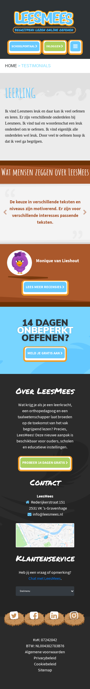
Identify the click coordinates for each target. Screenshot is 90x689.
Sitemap (45, 669)
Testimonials (36, 66)
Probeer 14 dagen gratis (44, 462)
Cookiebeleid (45, 663)
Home (11, 66)
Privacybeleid (45, 657)
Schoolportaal (23, 46)
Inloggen (53, 46)
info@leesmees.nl (48, 514)
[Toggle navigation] (75, 47)
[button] (7, 211)
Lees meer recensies (44, 287)
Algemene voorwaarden (45, 651)
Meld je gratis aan (44, 353)
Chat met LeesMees (44, 578)
